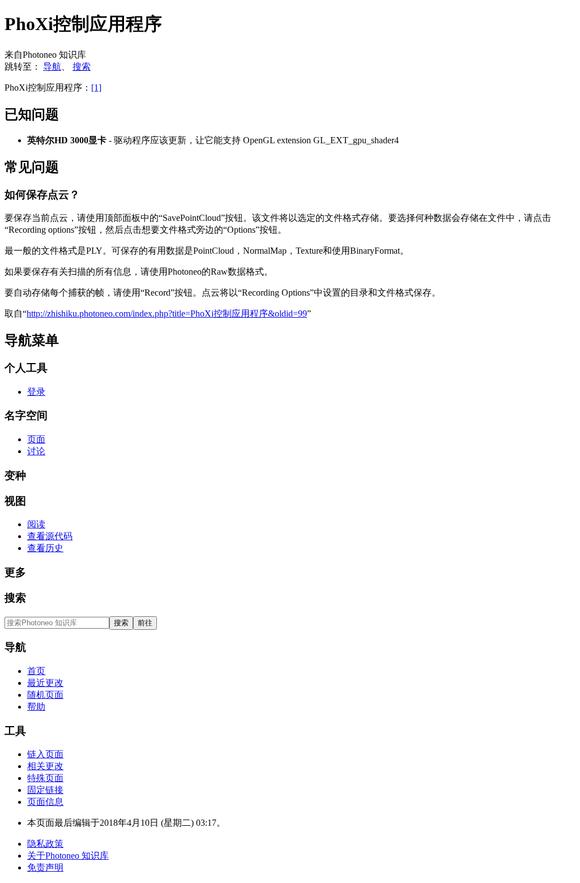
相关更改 (45, 766)
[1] (96, 87)
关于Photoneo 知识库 (68, 855)
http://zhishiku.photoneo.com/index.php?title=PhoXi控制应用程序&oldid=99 (167, 313)
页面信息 (45, 802)
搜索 (81, 66)
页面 (36, 439)
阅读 (36, 524)
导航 (52, 66)
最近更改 (45, 683)
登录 (36, 391)
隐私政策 (45, 843)
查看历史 (45, 548)
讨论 (36, 451)
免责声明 (45, 867)
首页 (36, 671)
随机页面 (45, 694)
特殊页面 (45, 778)
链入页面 (45, 754)
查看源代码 (49, 536)
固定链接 (45, 790)
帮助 (36, 706)
